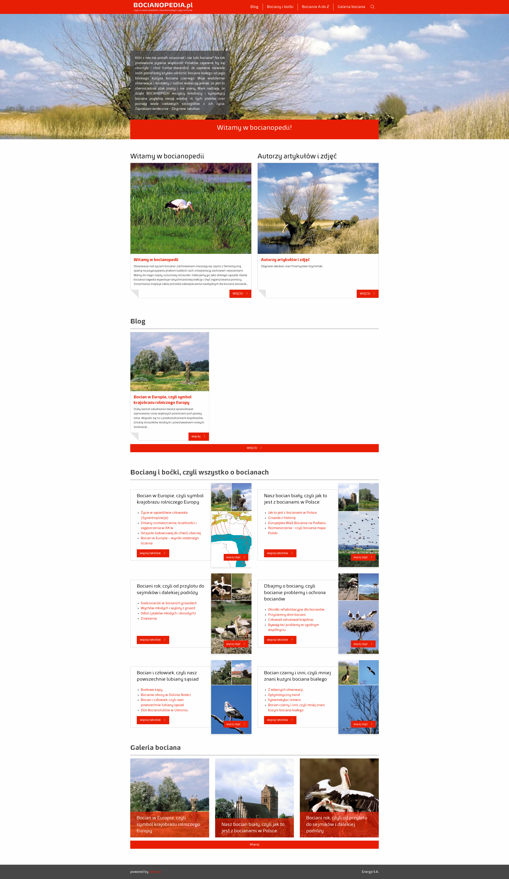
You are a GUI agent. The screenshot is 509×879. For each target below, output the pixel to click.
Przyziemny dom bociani (287, 614)
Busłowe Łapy (151, 689)
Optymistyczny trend (284, 695)
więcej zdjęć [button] (233, 557)
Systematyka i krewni (284, 700)
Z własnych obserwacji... (286, 689)
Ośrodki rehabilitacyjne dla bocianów (296, 609)
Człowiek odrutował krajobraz (291, 619)
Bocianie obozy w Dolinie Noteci (166, 695)
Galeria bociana (351, 7)
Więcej (254, 844)
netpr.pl (155, 871)
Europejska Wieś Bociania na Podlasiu (297, 523)
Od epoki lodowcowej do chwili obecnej (171, 533)
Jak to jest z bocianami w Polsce (292, 512)
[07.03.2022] (169, 361)
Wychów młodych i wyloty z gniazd (168, 608)
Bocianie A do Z (315, 7)
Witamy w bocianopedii (156, 260)
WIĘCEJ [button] (238, 293)
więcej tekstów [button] (150, 553)
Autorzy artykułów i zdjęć (285, 260)
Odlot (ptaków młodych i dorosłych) (168, 613)
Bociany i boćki (280, 7)
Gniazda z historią (281, 517)
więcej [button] (196, 436)
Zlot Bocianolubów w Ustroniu (164, 710)
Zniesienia (149, 618)
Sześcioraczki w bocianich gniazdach (169, 603)
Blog (254, 7)
